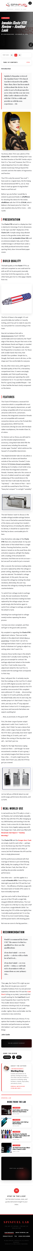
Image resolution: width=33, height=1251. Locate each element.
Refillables (6, 18)
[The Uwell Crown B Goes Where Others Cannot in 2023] (6, 1148)
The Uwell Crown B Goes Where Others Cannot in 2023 (21, 1148)
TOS (15, 1236)
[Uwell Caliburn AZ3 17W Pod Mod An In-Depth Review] (6, 1110)
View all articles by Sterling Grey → (18, 1087)
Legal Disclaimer (24, 1236)
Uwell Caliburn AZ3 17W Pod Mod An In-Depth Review (20, 1111)
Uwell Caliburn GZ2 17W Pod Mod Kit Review (20, 1123)
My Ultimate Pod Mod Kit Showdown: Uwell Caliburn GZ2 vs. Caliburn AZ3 (21, 1135)
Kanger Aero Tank (24, 840)
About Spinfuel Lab (21, 1232)
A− (12, 55)
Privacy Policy (8, 1236)
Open (28, 62)
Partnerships (9, 1232)
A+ (20, 55)
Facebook (7, 1057)
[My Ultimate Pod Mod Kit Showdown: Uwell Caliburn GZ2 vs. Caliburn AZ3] (6, 1134)
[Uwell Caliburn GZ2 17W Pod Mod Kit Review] (6, 1122)
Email (19, 1057)
